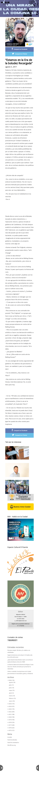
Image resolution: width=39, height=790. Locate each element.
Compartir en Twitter (21, 54)
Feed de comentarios (13, 742)
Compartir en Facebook (20, 49)
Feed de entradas (12, 740)
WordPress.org (11, 745)
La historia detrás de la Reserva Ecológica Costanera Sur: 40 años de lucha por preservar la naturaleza (20, 666)
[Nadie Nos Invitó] (5, 2)
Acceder (9, 737)
